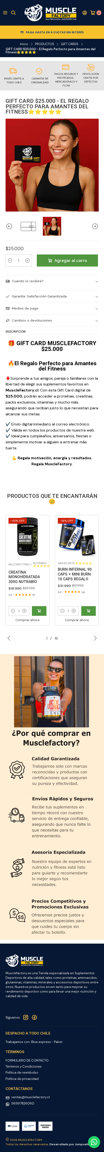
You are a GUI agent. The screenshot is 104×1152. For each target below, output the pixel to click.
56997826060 (22, 1103)
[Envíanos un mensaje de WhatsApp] (94, 1142)
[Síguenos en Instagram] (26, 1018)
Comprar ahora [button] (27, 620)
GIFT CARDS (69, 44)
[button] (13, 611)
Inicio (24, 44)
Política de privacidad (22, 1079)
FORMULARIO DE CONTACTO (27, 1060)
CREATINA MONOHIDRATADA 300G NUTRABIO (24, 577)
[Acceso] (84, 12)
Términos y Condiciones (24, 1066)
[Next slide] (95, 226)
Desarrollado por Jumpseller (70, 1144)
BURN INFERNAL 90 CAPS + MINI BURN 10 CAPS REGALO (75, 574)
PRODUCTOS (44, 44)
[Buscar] (13, 12)
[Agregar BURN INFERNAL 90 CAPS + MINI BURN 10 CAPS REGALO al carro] (88, 611)
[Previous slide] (9, 226)
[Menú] (5, 12)
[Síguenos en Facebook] (34, 1018)
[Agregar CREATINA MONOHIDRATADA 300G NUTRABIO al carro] (39, 611)
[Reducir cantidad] (10, 260)
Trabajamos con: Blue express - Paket (34, 1042)
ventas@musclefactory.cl (30, 1097)
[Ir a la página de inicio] (50, 12)
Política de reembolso (22, 1072)
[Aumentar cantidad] (27, 260)
